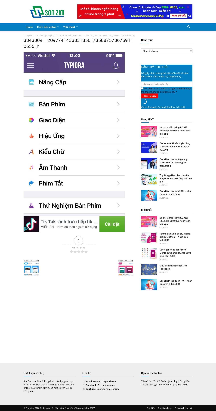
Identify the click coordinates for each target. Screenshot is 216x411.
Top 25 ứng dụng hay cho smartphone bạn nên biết (58, 35)
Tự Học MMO (181, 384)
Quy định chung (165, 408)
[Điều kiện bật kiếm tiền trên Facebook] (149, 269)
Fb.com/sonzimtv (106, 385)
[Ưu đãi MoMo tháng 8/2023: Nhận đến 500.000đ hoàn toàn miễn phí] (149, 131)
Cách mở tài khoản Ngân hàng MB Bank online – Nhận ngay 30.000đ (175, 146)
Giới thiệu (151, 408)
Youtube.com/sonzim (108, 388)
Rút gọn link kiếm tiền (161, 384)
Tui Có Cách (159, 381)
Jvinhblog (172, 381)
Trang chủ (28, 35)
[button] (188, 27)
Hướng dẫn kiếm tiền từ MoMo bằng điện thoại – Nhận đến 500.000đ (175, 236)
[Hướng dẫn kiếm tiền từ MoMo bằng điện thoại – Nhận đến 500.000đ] (149, 237)
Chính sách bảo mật (183, 408)
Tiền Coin (146, 381)
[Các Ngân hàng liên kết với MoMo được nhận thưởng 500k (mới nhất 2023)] (149, 253)
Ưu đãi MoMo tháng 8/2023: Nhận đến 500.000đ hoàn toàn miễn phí (175, 130)
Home (29, 26)
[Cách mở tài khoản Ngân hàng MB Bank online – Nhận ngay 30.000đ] (149, 147)
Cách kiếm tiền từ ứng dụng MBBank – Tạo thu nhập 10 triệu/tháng (174, 162)
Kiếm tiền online (46, 26)
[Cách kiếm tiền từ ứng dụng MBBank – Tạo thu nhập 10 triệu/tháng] (149, 163)
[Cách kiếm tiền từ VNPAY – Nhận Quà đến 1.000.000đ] (149, 195)
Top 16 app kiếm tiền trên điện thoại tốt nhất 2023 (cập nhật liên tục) (176, 178)
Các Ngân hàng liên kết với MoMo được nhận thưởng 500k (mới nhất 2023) (175, 252)
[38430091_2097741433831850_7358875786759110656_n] (74, 231)
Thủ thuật (69, 26)
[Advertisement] (166, 324)
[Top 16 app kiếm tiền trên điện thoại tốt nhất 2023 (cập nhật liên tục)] (149, 179)
